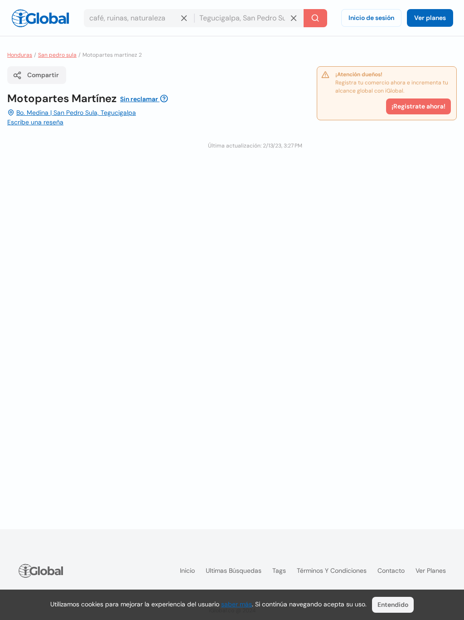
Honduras (19, 55)
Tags (279, 570)
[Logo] (40, 18)
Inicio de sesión (371, 18)
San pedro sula (57, 55)
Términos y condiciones (332, 570)
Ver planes (430, 18)
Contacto (391, 570)
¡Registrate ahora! (418, 106)
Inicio (187, 570)
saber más (236, 604)
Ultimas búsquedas (233, 570)
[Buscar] (315, 18)
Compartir (43, 75)
